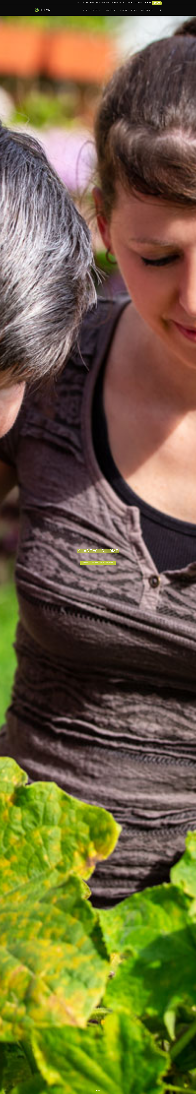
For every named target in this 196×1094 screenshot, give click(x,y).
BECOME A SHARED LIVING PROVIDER (98, 567)
